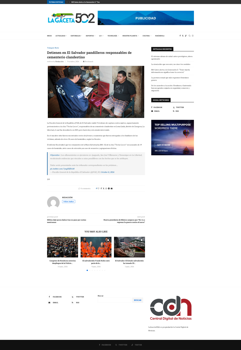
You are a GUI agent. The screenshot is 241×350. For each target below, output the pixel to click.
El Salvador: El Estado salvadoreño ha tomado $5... (129, 262)
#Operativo (54, 155)
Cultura (146, 36)
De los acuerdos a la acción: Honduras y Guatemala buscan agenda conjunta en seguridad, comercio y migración (171, 88)
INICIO (49, 36)
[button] (67, 2)
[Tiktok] (186, 35)
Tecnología (112, 36)
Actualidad (60, 36)
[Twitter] (183, 35)
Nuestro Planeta (130, 36)
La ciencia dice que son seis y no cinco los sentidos (170, 64)
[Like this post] (98, 188)
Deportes (90, 36)
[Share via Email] (111, 188)
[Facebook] (180, 35)
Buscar (100, 296)
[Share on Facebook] (101, 188)
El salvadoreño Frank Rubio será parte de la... (96, 262)
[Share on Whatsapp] (106, 188)
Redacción (59, 61)
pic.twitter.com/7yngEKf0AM (62, 168)
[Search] (189, 35)
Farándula (159, 36)
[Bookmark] (192, 35)
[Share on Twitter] (103, 188)
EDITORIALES (75, 36)
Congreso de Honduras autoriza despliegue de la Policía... (62, 262)
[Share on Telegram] (109, 188)
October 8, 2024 (107, 172)
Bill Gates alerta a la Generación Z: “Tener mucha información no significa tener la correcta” (170, 70)
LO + (100, 36)
